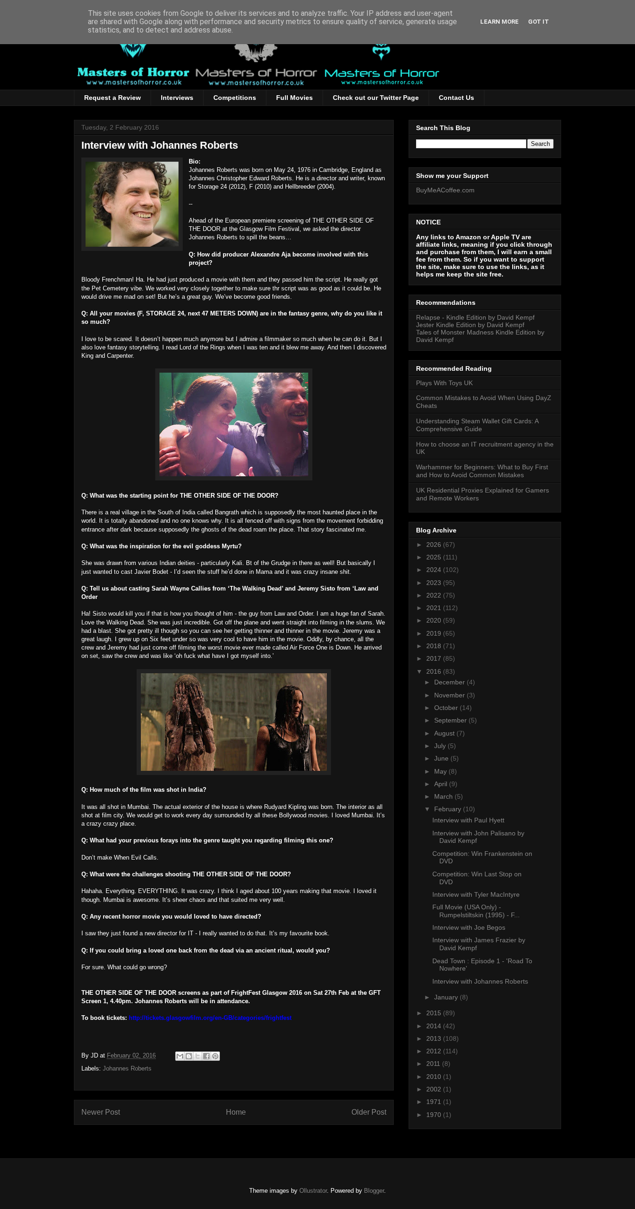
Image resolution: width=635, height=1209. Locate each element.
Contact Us (456, 97)
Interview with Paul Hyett (468, 820)
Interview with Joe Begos (468, 927)
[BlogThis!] (188, 1056)
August (445, 733)
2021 (434, 607)
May (441, 771)
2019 (434, 633)
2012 (434, 1051)
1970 (434, 1114)
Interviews (177, 97)
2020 (434, 620)
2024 (434, 569)
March (444, 796)
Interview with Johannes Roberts (480, 981)
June (442, 758)
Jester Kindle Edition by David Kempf (470, 325)
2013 (434, 1038)
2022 (434, 595)
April (441, 784)
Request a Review (112, 97)
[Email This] (180, 1056)
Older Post (368, 1112)
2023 (434, 582)
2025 (434, 557)
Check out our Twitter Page (376, 97)
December (450, 682)
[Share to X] (197, 1056)
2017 (434, 658)
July (441, 745)
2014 (434, 1026)
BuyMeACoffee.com (445, 190)
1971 (434, 1101)
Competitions (234, 97)
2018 (434, 646)
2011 (434, 1063)
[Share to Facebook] (206, 1056)
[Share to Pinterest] (215, 1056)
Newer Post (100, 1112)
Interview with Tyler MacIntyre (476, 894)
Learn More (499, 21)
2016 (434, 671)
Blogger (374, 1190)
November (450, 695)
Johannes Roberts (127, 1068)
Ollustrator (313, 1190)
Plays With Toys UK (444, 383)
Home (236, 1112)
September (451, 720)
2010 (434, 1076)
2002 (434, 1089)
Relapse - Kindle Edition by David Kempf (475, 317)
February (448, 809)
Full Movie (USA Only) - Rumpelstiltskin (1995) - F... (476, 911)
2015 (434, 1013)
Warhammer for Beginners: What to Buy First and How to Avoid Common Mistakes (482, 471)
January (447, 997)
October (447, 707)
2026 (434, 544)
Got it (538, 21)
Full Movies (294, 97)
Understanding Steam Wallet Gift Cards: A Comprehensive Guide (477, 425)
